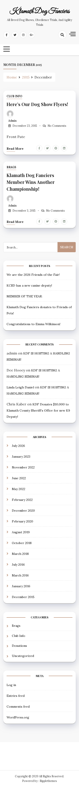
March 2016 (20, 575)
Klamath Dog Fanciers (39, 11)
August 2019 (21, 532)
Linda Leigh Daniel (20, 387)
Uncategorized (23, 656)
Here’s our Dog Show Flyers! (37, 104)
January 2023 (21, 457)
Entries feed (16, 696)
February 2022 (22, 500)
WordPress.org (18, 717)
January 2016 (21, 586)
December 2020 (23, 511)
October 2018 (22, 543)
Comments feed (18, 707)
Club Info (14, 96)
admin (12, 120)
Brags (11, 167)
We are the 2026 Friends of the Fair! (33, 275)
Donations (19, 646)
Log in (11, 685)
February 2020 (22, 521)
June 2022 (19, 478)
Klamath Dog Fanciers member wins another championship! (31, 182)
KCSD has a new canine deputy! (29, 285)
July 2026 (18, 446)
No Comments (57, 125)
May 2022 (18, 489)
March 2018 (20, 554)
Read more (15, 149)
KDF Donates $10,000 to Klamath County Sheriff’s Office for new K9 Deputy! (38, 410)
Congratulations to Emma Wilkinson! (33, 324)
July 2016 (18, 565)
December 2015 (23, 597)
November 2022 (23, 467)
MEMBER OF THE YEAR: (24, 296)
